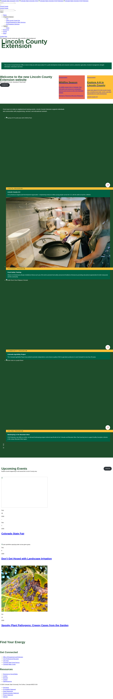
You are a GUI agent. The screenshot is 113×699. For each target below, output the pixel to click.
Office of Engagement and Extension (13, 657)
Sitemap (5, 696)
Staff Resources (7, 681)
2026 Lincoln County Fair (13, 20)
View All (107, 468)
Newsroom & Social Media (10, 674)
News (7, 28)
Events (5, 31)
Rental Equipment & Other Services (16, 22)
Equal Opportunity (8, 691)
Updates (5, 26)
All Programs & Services (12, 24)
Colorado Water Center (9, 664)
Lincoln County (4, 6)
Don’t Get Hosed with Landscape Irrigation (26, 558)
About (4, 33)
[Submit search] (15, 10)
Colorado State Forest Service (11, 662)
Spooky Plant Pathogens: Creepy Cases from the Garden (34, 625)
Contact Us (5, 85)
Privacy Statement (8, 695)
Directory (5, 677)
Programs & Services (8, 17)
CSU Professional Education (11, 659)
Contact (2, 36)
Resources (6, 29)
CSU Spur (6, 660)
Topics (5, 15)
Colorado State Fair (12, 533)
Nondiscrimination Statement (11, 693)
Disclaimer (6, 687)
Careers (5, 679)
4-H (7, 18)
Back (2, 12)
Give (6, 36)
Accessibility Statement (9, 689)
